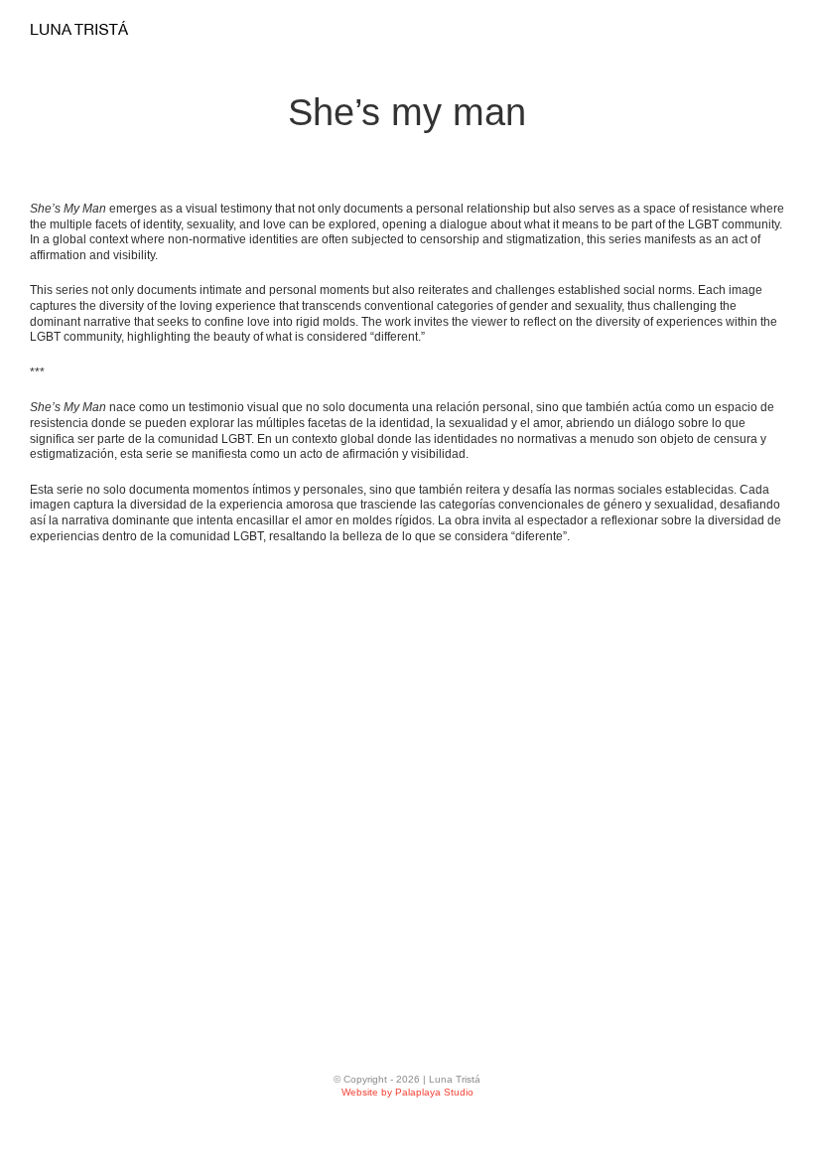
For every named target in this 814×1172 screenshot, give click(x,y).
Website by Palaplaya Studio (407, 1092)
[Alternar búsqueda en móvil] (740, 32)
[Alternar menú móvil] (776, 32)
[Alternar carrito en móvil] (705, 32)
